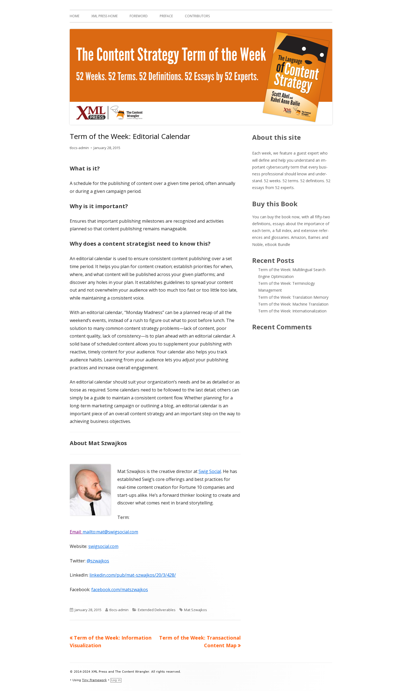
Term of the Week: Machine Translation (293, 304)
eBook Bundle (277, 244)
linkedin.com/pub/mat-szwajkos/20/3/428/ (132, 575)
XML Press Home (104, 16)
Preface (166, 16)
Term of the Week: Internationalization (292, 310)
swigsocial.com (103, 546)
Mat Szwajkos (195, 609)
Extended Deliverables (157, 609)
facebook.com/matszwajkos (119, 590)
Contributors (197, 16)
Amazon (298, 237)
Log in (116, 680)
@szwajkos (98, 561)
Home (74, 16)
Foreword (139, 16)
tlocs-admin (79, 147)
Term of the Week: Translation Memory (293, 297)
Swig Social (210, 471)
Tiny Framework (94, 680)
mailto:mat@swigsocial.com (110, 532)
